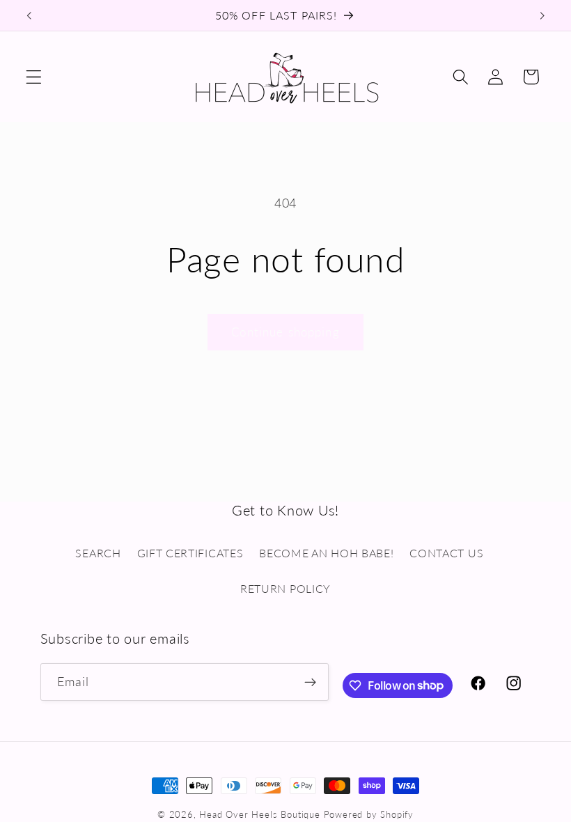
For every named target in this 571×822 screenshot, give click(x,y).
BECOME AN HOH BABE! (326, 552)
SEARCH (97, 552)
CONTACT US (446, 552)
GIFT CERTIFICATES (190, 552)
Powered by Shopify (369, 814)
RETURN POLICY (285, 588)
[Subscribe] (310, 682)
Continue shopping (285, 332)
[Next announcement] (541, 15)
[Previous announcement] (29, 15)
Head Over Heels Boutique (259, 814)
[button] (34, 77)
